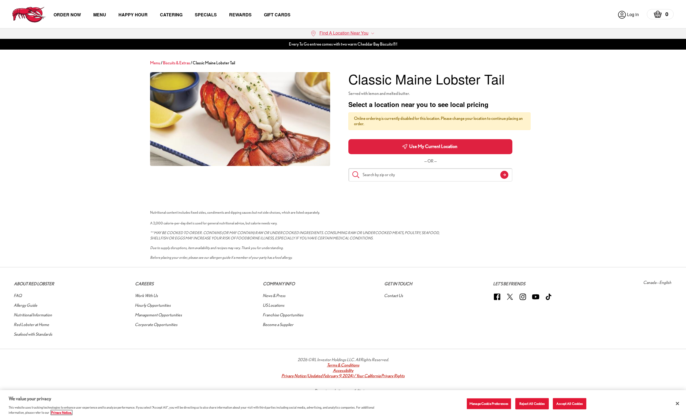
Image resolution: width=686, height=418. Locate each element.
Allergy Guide (25, 305)
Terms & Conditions (343, 365)
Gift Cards (277, 15)
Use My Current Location (432, 146)
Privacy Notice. (61, 412)
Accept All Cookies (569, 404)
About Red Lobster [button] (34, 283)
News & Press (274, 295)
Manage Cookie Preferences (488, 404)
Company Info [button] (279, 283)
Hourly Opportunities (153, 305)
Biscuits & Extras (176, 62)
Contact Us (393, 295)
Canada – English (657, 282)
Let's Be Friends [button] (509, 283)
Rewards (240, 15)
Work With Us (146, 295)
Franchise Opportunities (283, 314)
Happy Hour (133, 15)
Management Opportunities (158, 314)
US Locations (273, 305)
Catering (171, 15)
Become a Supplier (278, 324)
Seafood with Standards (33, 334)
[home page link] (29, 14)
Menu (99, 15)
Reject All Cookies (532, 404)
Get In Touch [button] (398, 283)
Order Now (67, 15)
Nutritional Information (33, 314)
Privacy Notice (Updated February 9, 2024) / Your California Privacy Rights (343, 375)
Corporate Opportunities (156, 324)
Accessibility (343, 370)
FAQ (18, 295)
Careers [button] (144, 283)
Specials (206, 15)
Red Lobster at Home (31, 324)
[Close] (677, 403)
